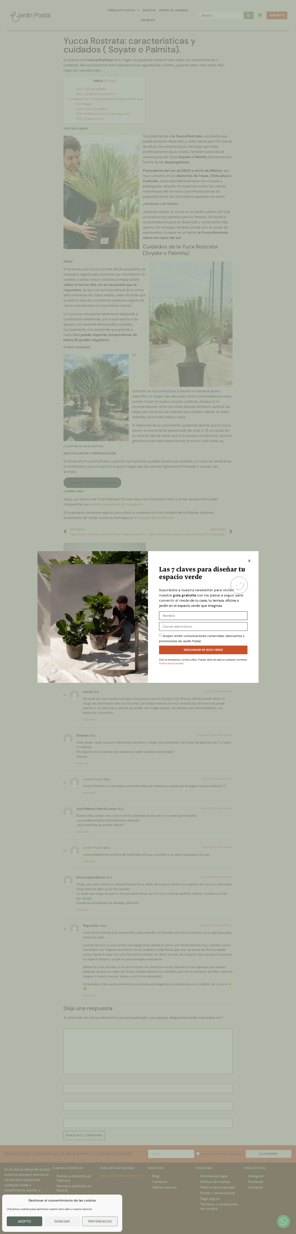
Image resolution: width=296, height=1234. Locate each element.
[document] (148, 617)
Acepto (24, 1221)
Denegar (62, 1221)
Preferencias (100, 1221)
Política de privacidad (171, 663)
